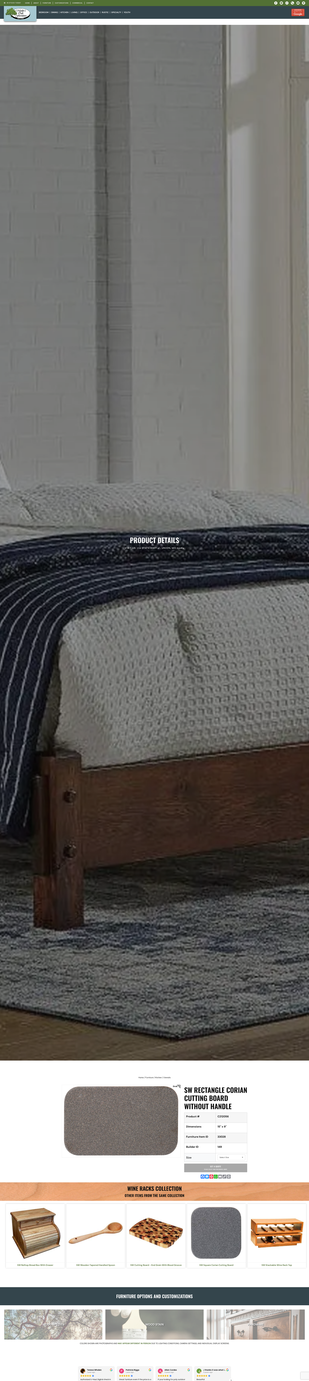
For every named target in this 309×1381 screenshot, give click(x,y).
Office (83, 12)
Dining (54, 12)
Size (189, 1157)
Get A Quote (215, 1167)
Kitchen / (159, 1077)
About (36, 3)
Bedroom (44, 12)
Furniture (47, 3)
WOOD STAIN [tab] (154, 1324)
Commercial (77, 3)
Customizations (61, 3)
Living (74, 12)
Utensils (167, 1077)
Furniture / (150, 1077)
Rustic (105, 12)
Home (27, 3)
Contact (90, 3)
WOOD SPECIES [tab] (53, 1324)
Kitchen (64, 12)
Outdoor (94, 12)
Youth (127, 12)
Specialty (116, 12)
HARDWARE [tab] (256, 1324)
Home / (141, 1077)
